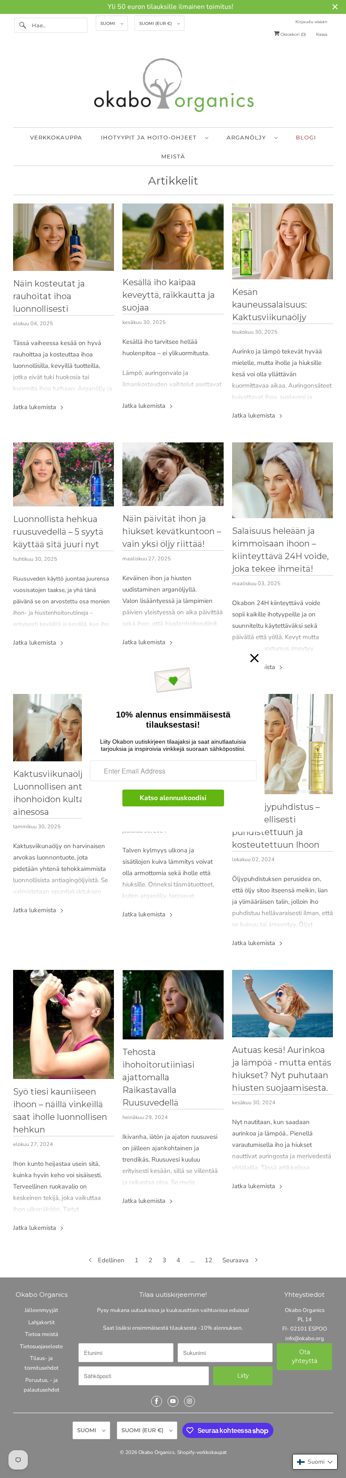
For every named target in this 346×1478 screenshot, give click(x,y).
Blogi (306, 137)
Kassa (321, 34)
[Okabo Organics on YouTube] (173, 1401)
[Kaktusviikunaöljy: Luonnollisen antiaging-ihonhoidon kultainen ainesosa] (63, 727)
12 (208, 1260)
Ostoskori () (292, 34)
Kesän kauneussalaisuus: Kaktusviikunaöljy (269, 304)
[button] (315, 1461)
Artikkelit (173, 180)
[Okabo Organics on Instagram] (189, 1401)
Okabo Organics (156, 1452)
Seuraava (236, 1260)
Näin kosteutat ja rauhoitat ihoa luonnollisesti (49, 296)
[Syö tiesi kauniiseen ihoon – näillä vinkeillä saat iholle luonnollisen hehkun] (63, 1024)
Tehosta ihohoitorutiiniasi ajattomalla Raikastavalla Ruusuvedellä (158, 1077)
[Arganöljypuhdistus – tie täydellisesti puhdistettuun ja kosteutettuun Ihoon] (282, 744)
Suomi (108, 23)
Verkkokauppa (56, 137)
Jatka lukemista (35, 407)
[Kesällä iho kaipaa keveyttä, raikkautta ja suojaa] (173, 236)
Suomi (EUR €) (156, 23)
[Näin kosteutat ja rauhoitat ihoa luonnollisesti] (63, 237)
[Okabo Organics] (173, 87)
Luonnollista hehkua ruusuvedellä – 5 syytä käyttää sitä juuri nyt (58, 531)
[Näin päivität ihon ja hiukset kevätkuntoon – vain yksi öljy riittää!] (173, 474)
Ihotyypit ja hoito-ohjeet (151, 137)
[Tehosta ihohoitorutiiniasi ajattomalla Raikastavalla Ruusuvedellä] (173, 1004)
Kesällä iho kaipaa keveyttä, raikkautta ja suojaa (168, 295)
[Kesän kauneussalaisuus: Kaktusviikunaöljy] (282, 241)
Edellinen (110, 1260)
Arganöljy (248, 137)
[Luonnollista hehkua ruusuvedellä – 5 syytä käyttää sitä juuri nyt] (63, 474)
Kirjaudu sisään (311, 21)
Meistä (173, 156)
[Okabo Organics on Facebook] (156, 1401)
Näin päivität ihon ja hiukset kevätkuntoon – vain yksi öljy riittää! (171, 531)
